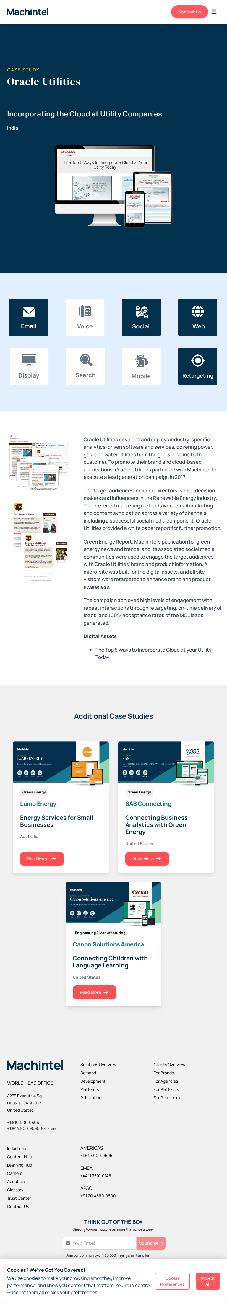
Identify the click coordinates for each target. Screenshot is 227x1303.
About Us (16, 1181)
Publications (91, 1097)
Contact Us (189, 11)
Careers (14, 1173)
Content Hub (19, 1156)
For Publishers (167, 1097)
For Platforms (166, 1089)
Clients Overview (169, 1064)
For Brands (164, 1073)
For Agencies (166, 1081)
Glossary (15, 1190)
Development (93, 1081)
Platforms (89, 1089)
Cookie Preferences (172, 1281)
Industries (16, 1148)
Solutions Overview (98, 1064)
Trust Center (19, 1198)
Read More (37, 858)
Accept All (208, 1281)
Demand (88, 1073)
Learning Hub (19, 1165)
